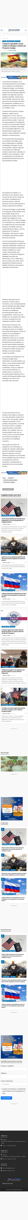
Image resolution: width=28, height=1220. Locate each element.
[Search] (26, 30)
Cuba (4, 41)
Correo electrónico (7, 1081)
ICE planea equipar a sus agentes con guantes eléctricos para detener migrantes (13, 671)
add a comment (8, 489)
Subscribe (6, 1098)
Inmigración (10, 41)
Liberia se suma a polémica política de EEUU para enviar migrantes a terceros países (13, 558)
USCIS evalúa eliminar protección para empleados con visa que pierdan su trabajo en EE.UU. (13, 520)
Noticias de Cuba (7, 1183)
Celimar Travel (11, 1170)
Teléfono (4, 1073)
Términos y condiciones (18, 1089)
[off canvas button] (2, 30)
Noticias (17, 41)
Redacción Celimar (12, 50)
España (11, 478)
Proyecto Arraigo (9, 482)
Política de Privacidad (14, 1091)
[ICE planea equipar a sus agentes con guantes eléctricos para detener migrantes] (14, 659)
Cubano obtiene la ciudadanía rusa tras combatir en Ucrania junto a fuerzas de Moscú (14, 595)
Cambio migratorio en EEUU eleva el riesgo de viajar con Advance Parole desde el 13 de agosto (12, 631)
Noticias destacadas (10, 480)
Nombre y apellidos (7, 1066)
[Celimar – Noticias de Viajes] (14, 1179)
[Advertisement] (14, 14)
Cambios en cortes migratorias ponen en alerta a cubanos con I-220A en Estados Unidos (13, 709)
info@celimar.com (10, 1168)
